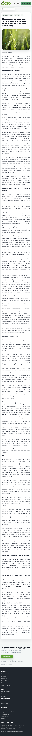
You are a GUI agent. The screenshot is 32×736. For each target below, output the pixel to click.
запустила (16, 213)
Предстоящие (5, 701)
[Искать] (18, 3)
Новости (4, 671)
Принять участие (5, 691)
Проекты (4, 707)
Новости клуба (5, 674)
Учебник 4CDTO (5, 709)
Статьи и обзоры (5, 685)
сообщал (21, 78)
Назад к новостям (8, 9)
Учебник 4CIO (5, 714)
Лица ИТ (3, 689)
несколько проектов (18, 95)
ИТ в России (4, 680)
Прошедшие (4, 703)
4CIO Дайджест (5, 716)
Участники (4, 694)
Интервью (3, 676)
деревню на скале (18, 107)
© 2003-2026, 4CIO (7, 722)
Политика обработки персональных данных (13, 731)
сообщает (13, 565)
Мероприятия (5, 698)
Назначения (4, 678)
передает (14, 630)
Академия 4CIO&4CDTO (7, 712)
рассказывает (20, 363)
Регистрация (26, 3)
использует (14, 468)
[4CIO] (6, 3)
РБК (10, 52)
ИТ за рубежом (5, 683)
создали (20, 126)
